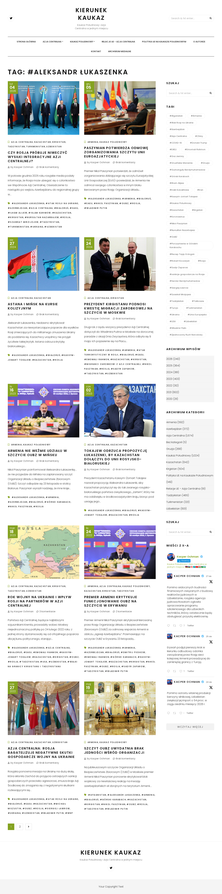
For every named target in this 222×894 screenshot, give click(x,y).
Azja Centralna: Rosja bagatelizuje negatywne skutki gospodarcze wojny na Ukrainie (41, 752)
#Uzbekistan (53, 226)
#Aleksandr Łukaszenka (28, 203)
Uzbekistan (54, 146)
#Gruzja (205, 162)
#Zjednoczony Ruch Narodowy (186, 334)
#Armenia (128, 198)
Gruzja (170, 449)
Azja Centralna (52, 41)
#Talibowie (198, 301)
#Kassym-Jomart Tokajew (184, 196)
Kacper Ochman (187, 576)
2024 (169, 372)
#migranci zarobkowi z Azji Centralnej (112, 364)
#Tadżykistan (49, 222)
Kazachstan (42, 142)
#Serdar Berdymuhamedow (185, 281)
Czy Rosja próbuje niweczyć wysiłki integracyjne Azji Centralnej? (37, 156)
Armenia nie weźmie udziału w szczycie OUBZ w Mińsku (37, 452)
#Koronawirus (177, 216)
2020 (169, 399)
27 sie (208, 576)
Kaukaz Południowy (81, 41)
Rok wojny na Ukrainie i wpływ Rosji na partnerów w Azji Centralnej (40, 601)
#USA (43, 661)
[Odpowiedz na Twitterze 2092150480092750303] (169, 671)
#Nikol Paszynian (106, 203)
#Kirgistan (16, 217)
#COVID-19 (176, 142)
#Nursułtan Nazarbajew (42, 217)
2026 (169, 359)
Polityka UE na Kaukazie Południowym (164, 41)
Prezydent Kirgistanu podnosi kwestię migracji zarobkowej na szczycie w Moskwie (118, 308)
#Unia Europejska (197, 314)
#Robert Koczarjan (180, 260)
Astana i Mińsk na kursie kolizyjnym (33, 306)
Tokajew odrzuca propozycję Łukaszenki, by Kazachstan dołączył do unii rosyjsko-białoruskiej (115, 457)
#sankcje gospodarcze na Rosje (187, 274)
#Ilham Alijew (17, 212)
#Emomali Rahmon (96, 359)
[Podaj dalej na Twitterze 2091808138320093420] (175, 713)
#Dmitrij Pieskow (133, 652)
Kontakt (96, 51)
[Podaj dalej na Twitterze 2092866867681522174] (175, 626)
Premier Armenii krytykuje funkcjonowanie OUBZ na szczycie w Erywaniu (110, 601)
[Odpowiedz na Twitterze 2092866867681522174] (169, 626)
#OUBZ (124, 203)
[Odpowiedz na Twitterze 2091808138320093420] (169, 713)
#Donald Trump (198, 142)
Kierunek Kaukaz (91, 14)
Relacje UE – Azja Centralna (118, 41)
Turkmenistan (35, 146)
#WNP (69, 813)
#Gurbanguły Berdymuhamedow (187, 169)
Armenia (93, 142)
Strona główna (26, 41)
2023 (169, 379)
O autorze (199, 41)
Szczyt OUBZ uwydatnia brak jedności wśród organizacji (114, 750)
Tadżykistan (16, 146)
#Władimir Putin (95, 208)
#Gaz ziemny (177, 156)
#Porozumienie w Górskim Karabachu (184, 245)
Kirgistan (59, 142)
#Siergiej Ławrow (57, 808)
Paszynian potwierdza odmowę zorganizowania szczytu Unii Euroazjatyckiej (116, 152)
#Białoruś (61, 208)
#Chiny (199, 136)
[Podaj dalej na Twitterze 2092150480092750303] (175, 671)
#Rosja (65, 217)
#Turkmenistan (18, 226)
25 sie (209, 636)
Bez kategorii (174, 442)
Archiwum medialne (119, 51)
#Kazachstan (61, 212)
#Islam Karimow (39, 212)
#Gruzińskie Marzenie (181, 162)
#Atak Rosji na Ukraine (62, 203)
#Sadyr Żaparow (123, 368)
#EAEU (74, 208)
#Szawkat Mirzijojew (23, 222)
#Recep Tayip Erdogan (182, 254)
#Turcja (174, 307)
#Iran (200, 189)
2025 (169, 365)
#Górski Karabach (57, 502)
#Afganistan (97, 794)
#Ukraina (36, 226)
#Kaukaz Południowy (180, 203)
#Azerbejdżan (18, 208)
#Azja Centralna (41, 208)
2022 (169, 385)
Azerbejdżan (174, 429)
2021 (168, 392)
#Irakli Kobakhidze (179, 189)
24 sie (209, 682)
